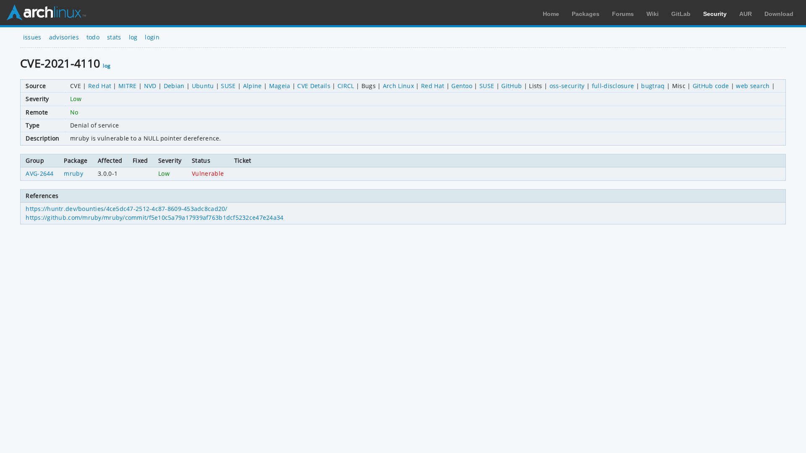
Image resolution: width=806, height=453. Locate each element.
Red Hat (99, 86)
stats (114, 37)
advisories (64, 37)
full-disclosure (613, 86)
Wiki (652, 13)
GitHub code (711, 86)
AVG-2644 (40, 173)
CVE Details (313, 86)
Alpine (252, 86)
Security (715, 13)
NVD (150, 86)
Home (551, 13)
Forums (623, 13)
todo (92, 37)
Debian (174, 86)
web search (752, 86)
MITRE (127, 86)
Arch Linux (46, 12)
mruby (73, 173)
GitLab (681, 13)
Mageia (279, 86)
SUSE (228, 86)
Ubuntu (203, 86)
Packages (585, 13)
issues (32, 37)
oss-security (567, 86)
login (152, 37)
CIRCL (346, 86)
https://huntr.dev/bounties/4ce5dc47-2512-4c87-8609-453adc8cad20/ (126, 209)
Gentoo (461, 86)
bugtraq (653, 86)
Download (778, 13)
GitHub (511, 86)
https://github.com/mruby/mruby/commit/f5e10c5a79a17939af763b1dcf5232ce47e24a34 (154, 217)
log (133, 37)
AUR (745, 13)
